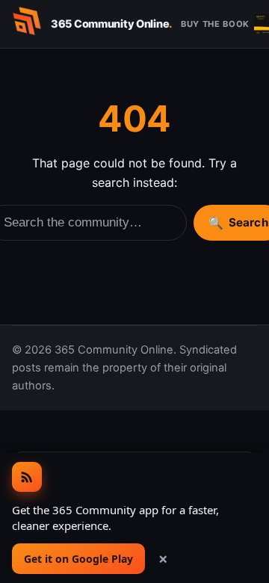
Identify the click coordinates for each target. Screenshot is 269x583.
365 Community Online (111, 23)
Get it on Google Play (78, 559)
